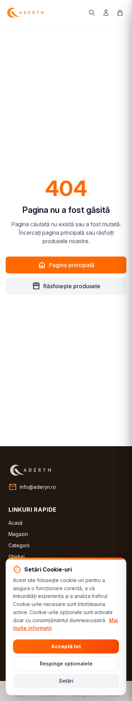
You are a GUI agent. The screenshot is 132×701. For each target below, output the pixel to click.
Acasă (15, 523)
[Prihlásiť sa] (106, 12)
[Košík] (120, 12)
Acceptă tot (66, 646)
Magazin (18, 534)
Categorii (19, 545)
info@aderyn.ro (32, 487)
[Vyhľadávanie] (92, 12)
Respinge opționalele (66, 664)
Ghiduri (16, 557)
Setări (66, 681)
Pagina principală (66, 265)
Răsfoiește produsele (66, 286)
